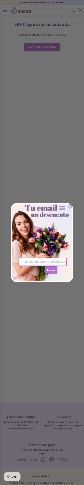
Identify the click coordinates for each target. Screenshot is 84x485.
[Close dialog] (70, 206)
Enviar (51, 270)
